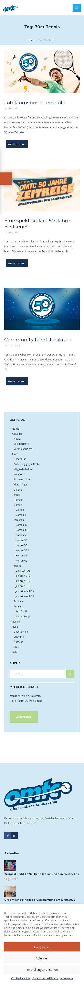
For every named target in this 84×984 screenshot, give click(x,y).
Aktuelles (17, 434)
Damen (18, 505)
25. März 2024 (11, 108)
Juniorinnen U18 (24, 596)
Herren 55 (21, 555)
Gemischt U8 (22, 570)
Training (18, 606)
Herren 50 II (22, 550)
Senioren (19, 520)
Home (31, 40)
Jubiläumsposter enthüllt (34, 103)
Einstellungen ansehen (42, 969)
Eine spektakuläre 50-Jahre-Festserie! (37, 224)
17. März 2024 (11, 232)
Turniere (18, 601)
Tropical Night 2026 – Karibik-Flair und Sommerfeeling (41, 874)
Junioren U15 (22, 586)
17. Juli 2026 (11, 879)
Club (14, 454)
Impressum (66, 978)
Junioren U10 (22, 576)
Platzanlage (20, 484)
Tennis (16, 495)
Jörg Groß (21, 611)
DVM (14, 652)
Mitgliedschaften (23, 469)
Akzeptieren (42, 947)
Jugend (18, 565)
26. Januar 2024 (12, 345)
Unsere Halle (21, 631)
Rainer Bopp (22, 616)
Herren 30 (21, 540)
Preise (17, 647)
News (17, 438)
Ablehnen (42, 958)
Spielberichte (21, 444)
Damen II (20, 515)
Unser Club (20, 459)
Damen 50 (21, 535)
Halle (15, 626)
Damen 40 (21, 525)
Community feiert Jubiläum (38, 340)
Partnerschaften (23, 479)
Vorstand (19, 474)
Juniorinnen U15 (24, 591)
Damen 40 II (22, 530)
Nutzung (18, 642)
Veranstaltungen (23, 449)
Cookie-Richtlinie (20, 978)
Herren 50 (21, 545)
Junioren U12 (22, 581)
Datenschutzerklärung (45, 978)
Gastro (16, 621)
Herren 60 (21, 560)
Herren (18, 499)
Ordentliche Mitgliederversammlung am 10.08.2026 (39, 899)
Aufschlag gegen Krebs (27, 464)
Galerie (18, 489)
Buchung (19, 636)
